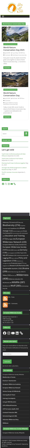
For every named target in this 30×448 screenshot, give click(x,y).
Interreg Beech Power (9, 395)
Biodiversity (11, 225)
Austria (15, 222)
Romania (24, 265)
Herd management (12, 253)
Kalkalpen (12, 255)
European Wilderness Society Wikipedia (13, 433)
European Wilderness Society (10, 44)
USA (23, 271)
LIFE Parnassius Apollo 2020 (11, 409)
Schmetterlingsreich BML (10, 416)
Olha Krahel (14, 98)
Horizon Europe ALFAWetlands (11, 391)
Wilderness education (16, 279)
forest (10, 250)
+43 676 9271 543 (8, 320)
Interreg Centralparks (9, 398)
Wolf (16, 285)
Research (14, 265)
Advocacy (7, 222)
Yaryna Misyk (15, 53)
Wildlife (18, 282)
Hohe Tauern (21, 253)
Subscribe (7, 361)
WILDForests (7, 282)
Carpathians (14, 228)
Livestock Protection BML (10, 412)
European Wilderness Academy (12, 384)
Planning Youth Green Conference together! (14, 163)
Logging (7, 258)
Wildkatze (5, 423)
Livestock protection (22, 255)
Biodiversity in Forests (9, 377)
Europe (11, 239)
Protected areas (17, 263)
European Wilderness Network (11, 388)
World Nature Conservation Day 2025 (13, 48)
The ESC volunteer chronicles (10, 172)
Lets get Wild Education (9, 402)
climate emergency (17, 231)
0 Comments (7, 55)
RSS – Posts (11, 297)
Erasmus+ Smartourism (9, 380)
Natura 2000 (15, 258)
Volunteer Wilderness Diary (10, 419)
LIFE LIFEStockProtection (10, 405)
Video (7, 275)
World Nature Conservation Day (19, 55)
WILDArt (13, 275)
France (16, 250)
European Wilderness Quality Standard (14, 244)
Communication (16, 233)
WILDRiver (6, 286)
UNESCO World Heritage (14, 271)
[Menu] (3, 16)
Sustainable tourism (12, 268)
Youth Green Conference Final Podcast (12, 158)
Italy (5, 255)
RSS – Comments (12, 303)
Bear (21, 222)
